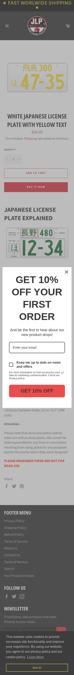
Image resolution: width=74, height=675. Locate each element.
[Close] (67, 272)
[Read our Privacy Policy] (62, 372)
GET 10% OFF (37, 391)
